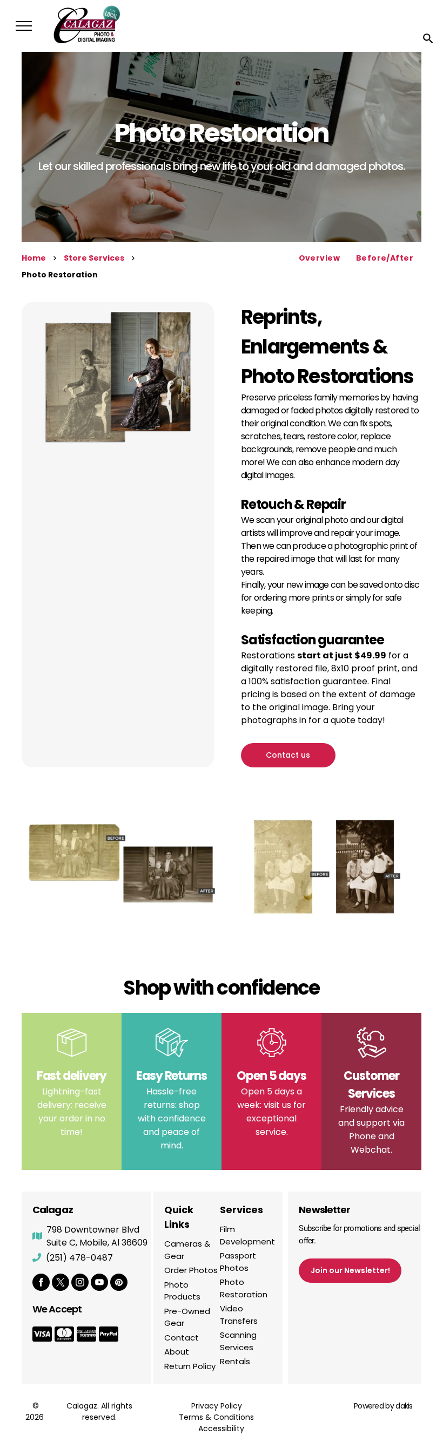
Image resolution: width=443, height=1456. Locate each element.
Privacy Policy (216, 1405)
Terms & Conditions (216, 1417)
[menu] (24, 26)
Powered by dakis (383, 1405)
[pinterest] (118, 1284)
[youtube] (99, 1284)
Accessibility (221, 1428)
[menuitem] (319, 258)
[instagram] (80, 1284)
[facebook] (41, 1284)
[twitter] (60, 1284)
